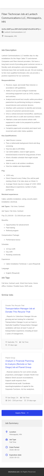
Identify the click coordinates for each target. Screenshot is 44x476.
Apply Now (20, 413)
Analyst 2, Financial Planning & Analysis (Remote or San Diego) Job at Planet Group (19, 364)
